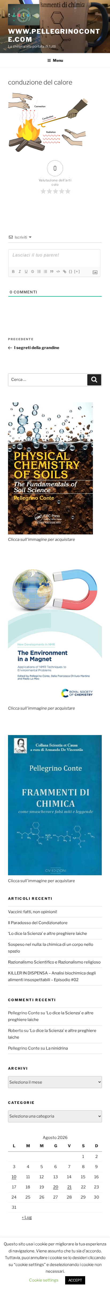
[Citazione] (51, 271)
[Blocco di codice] (58, 271)
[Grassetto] (13, 271)
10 (14, 1177)
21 (69, 1187)
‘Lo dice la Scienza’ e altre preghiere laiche (47, 933)
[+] (77, 271)
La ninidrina (57, 1048)
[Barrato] (32, 271)
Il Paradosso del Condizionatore (38, 922)
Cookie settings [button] (43, 1280)
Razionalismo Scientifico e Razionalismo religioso (54, 962)
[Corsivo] (19, 271)
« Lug (27, 1217)
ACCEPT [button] (75, 1280)
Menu (58, 60)
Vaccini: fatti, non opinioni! (32, 911)
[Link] (64, 271)
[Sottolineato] (26, 271)
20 (55, 1187)
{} (71, 271)
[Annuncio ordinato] (39, 271)
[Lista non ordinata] (45, 271)
